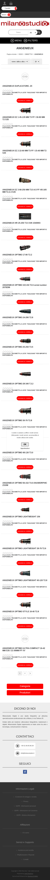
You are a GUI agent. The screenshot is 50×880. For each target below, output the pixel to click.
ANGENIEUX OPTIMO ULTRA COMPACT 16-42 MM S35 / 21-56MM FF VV (23, 649)
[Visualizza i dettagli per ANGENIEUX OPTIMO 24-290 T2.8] (25, 313)
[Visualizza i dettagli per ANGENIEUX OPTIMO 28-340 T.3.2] (25, 380)
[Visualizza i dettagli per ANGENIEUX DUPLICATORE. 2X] (25, 82)
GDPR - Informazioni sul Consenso (25, 810)
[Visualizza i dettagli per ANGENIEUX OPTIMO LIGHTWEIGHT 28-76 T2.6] (25, 544)
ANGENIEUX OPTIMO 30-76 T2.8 (17, 420)
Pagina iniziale (12, 54)
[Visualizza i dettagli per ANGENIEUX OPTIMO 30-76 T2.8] (25, 416)
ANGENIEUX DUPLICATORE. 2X (17, 86)
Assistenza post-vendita (26, 850)
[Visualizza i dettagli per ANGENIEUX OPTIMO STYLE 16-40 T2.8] (25, 607)
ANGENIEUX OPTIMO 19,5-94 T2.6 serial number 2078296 (24, 286)
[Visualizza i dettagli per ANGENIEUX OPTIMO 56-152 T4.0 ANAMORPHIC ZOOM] (25, 479)
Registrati (5, 3)
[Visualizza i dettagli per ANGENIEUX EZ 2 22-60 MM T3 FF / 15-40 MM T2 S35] (25, 147)
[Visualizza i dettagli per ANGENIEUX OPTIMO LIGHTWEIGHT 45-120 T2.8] (25, 576)
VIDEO (20, 54)
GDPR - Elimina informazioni (25, 815)
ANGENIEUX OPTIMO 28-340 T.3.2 (17, 384)
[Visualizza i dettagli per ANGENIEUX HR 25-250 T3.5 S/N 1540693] (25, 219)
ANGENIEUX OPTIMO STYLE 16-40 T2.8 (20, 611)
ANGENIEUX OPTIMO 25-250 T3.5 (17, 347)
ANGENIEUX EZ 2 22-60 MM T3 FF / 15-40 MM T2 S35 (24, 152)
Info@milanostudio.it (27, 753)
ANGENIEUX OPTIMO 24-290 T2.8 (17, 317)
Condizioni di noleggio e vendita (26, 797)
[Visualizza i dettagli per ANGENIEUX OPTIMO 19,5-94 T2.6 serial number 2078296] (25, 281)
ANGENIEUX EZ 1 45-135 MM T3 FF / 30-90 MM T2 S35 (23, 118)
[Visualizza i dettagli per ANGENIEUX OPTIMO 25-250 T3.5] (25, 343)
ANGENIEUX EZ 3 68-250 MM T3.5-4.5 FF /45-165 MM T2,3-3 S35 (24, 191)
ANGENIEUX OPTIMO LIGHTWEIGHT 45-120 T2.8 (24, 580)
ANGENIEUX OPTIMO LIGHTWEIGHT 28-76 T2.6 (24, 548)
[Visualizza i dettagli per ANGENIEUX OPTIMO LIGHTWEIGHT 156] (25, 513)
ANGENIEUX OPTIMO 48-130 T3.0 (17, 453)
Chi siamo (25, 833)
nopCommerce (28, 873)
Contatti (25, 859)
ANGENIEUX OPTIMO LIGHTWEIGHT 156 (21, 517)
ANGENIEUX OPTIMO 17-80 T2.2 (17, 255)
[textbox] (23, 32)
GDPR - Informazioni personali (26, 806)
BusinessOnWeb (33, 876)
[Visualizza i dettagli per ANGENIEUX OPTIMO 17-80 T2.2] (25, 251)
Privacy (25, 801)
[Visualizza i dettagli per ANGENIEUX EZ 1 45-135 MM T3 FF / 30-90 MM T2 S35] (25, 113)
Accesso (11, 3)
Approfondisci (25, 448)
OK (25, 444)
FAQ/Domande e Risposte (25, 855)
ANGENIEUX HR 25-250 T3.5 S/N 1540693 (21, 223)
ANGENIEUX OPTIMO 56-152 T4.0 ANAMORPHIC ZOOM (24, 484)
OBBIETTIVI (29, 54)
